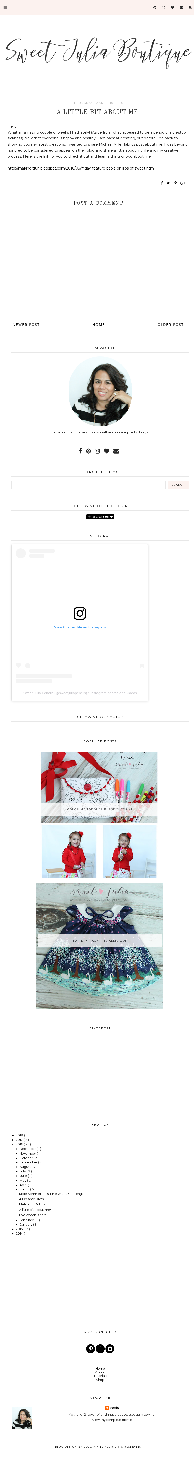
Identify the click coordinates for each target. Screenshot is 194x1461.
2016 (20, 1144)
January (26, 1224)
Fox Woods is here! (33, 1215)
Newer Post (26, 324)
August (25, 1167)
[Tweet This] (169, 183)
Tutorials (100, 1376)
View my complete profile (112, 1420)
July (23, 1171)
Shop (100, 1380)
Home (98, 324)
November (28, 1153)
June (24, 1176)
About (100, 1372)
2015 (19, 1229)
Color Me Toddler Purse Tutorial (100, 809)
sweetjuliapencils (72, 693)
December (28, 1149)
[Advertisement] (100, 1077)
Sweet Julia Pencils (38, 693)
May (23, 1180)
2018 (20, 1135)
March (25, 1189)
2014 (20, 1233)
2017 (19, 1140)
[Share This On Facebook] (162, 183)
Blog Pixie (93, 1446)
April (24, 1185)
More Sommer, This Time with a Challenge (51, 1194)
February (27, 1220)
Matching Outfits (32, 1204)
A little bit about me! (35, 1210)
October (26, 1158)
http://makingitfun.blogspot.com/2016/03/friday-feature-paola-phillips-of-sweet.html (81, 168)
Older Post (171, 324)
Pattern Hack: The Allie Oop (100, 940)
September (29, 1162)
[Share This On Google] (183, 183)
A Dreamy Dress (31, 1199)
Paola (114, 1408)
